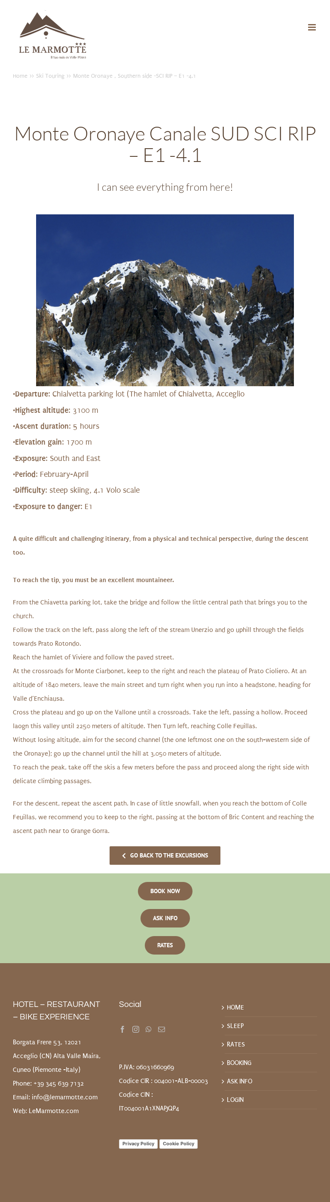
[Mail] (161, 1029)
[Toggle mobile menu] (312, 27)
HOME (235, 1007)
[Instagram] (135, 1029)
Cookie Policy (178, 1144)
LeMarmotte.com (54, 1111)
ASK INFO (239, 1081)
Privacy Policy (138, 1144)
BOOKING (239, 1063)
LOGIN (235, 1100)
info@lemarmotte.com (65, 1097)
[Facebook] (122, 1029)
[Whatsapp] (149, 1029)
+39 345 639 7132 (59, 1083)
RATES (236, 1044)
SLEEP (235, 1026)
